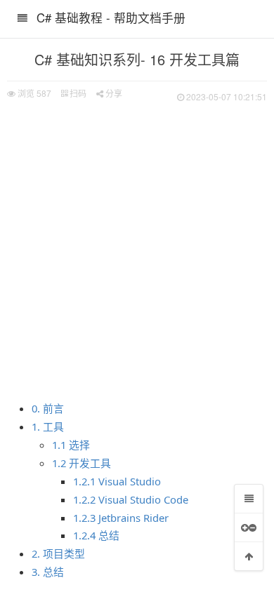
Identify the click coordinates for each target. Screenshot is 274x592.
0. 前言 (48, 408)
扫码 (76, 93)
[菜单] (249, 499)
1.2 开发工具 (81, 463)
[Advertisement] (137, 249)
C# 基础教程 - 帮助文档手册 (111, 17)
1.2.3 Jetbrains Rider (121, 518)
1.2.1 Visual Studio (117, 481)
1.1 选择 (71, 445)
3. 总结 (48, 572)
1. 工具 (48, 426)
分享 (112, 93)
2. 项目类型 (58, 553)
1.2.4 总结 (96, 535)
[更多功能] (249, 527)
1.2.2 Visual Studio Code (130, 499)
